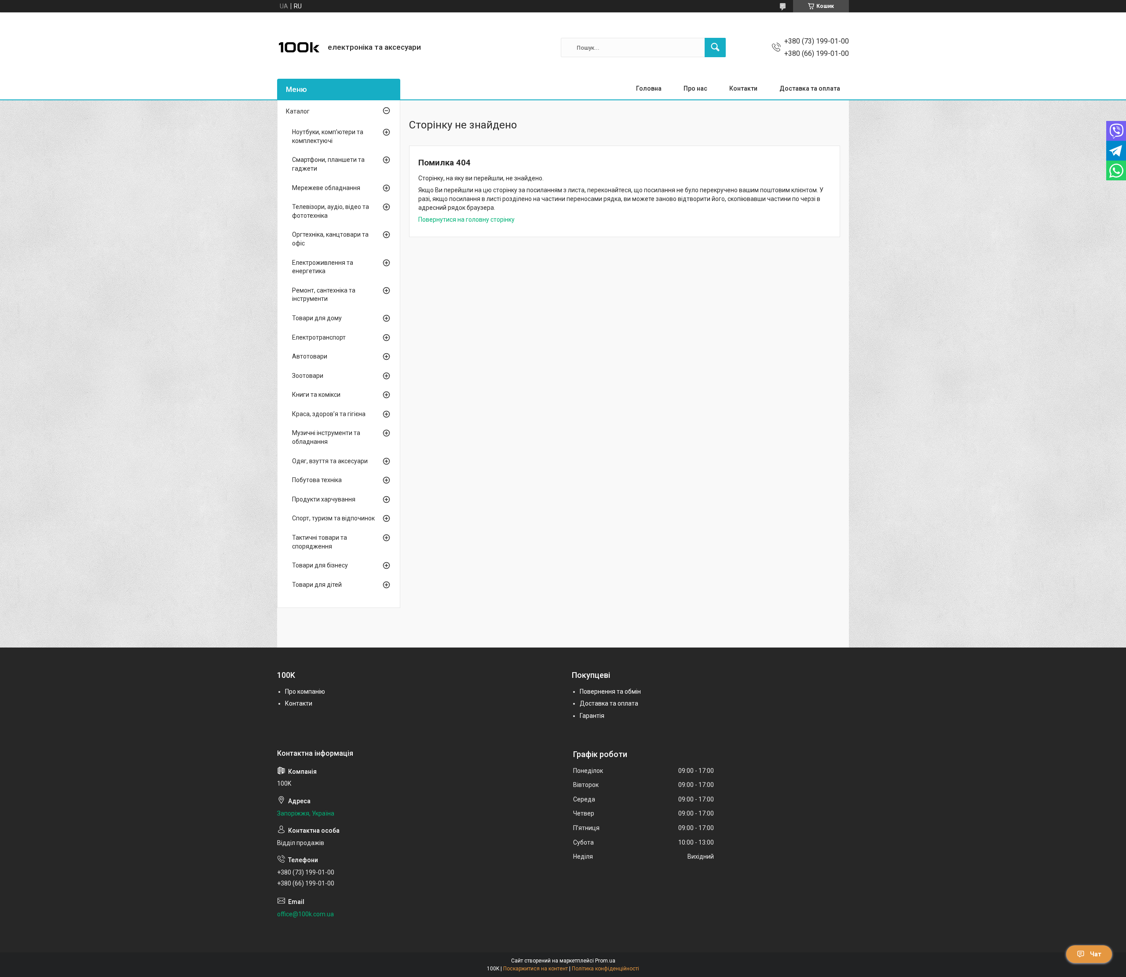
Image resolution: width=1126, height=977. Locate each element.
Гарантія (592, 715)
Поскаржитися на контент (535, 969)
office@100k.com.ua (305, 914)
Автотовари (309, 356)
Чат (1095, 954)
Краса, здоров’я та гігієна (329, 413)
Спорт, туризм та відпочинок (333, 518)
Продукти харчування (323, 499)
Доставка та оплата (809, 88)
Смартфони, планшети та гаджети (328, 164)
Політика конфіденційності (605, 969)
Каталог (298, 111)
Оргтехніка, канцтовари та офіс (330, 239)
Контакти (743, 88)
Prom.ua (605, 961)
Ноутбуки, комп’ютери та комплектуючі (327, 136)
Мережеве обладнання (326, 187)
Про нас (695, 88)
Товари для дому (317, 318)
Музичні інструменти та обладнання (326, 437)
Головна (649, 88)
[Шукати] (715, 47)
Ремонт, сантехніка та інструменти (323, 295)
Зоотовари (307, 375)
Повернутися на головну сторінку (466, 219)
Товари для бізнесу (320, 565)
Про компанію (305, 691)
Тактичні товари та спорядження (319, 542)
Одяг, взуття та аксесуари (330, 461)
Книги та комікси (316, 394)
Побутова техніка (317, 479)
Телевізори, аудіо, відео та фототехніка (330, 211)
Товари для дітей (317, 584)
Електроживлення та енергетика (322, 267)
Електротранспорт (319, 337)
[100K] (299, 48)
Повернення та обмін (610, 691)
